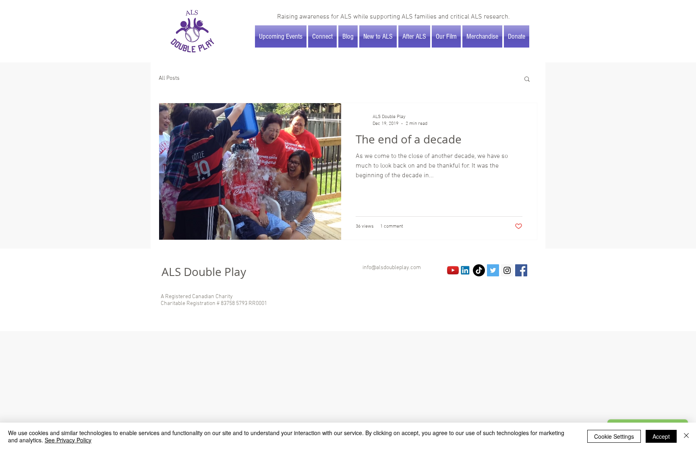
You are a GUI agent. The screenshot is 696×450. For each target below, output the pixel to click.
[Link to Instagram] (507, 270)
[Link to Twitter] (493, 270)
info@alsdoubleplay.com (391, 267)
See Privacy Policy (68, 440)
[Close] (686, 436)
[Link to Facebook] (521, 270)
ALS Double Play (204, 271)
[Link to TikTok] (479, 270)
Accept (661, 436)
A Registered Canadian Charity (197, 296)
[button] (527, 79)
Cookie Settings (614, 436)
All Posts (169, 78)
